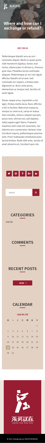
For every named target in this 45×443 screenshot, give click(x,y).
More (21, 283)
